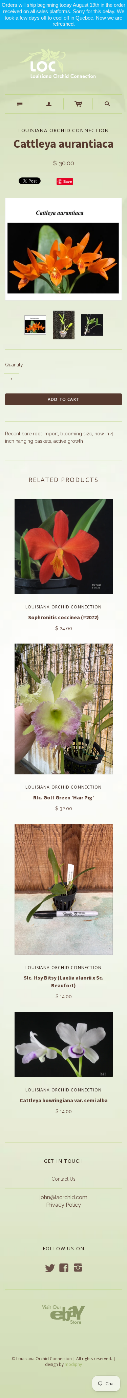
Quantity (14, 364)
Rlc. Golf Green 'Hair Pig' (63, 797)
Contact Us (63, 1179)
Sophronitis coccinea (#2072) (63, 617)
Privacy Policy (63, 1205)
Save (67, 181)
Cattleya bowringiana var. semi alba (64, 1100)
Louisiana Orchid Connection (63, 607)
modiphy (73, 1364)
